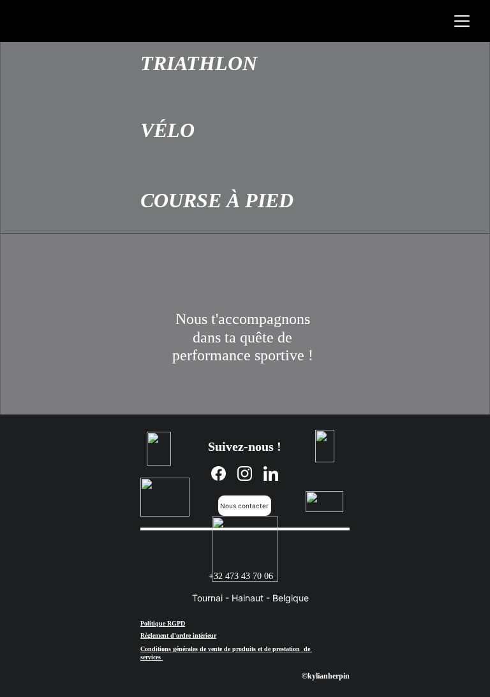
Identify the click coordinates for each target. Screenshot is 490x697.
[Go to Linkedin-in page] (271, 473)
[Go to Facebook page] (218, 473)
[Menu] (462, 21)
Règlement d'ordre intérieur (178, 635)
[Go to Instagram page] (244, 473)
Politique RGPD (162, 623)
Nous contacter (244, 506)
